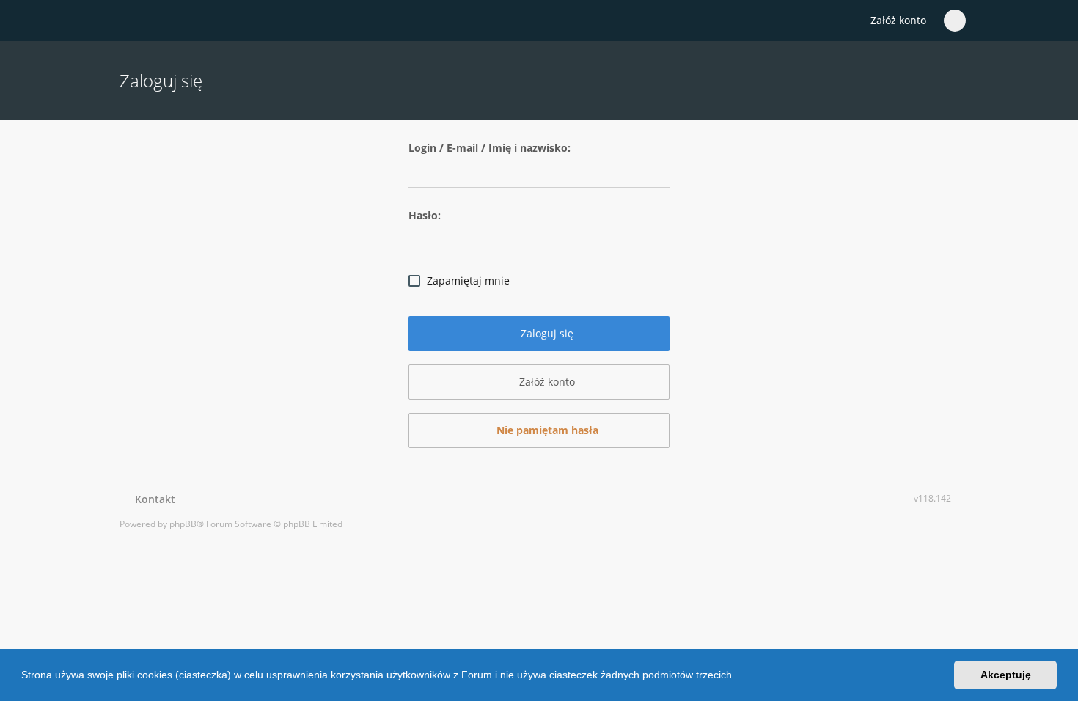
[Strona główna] (127, 21)
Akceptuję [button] (1005, 674)
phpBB (183, 524)
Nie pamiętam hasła (546, 430)
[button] (740, 677)
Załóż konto (898, 20)
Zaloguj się (545, 333)
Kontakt (152, 499)
